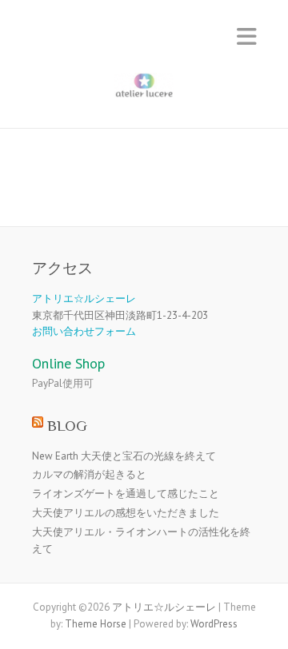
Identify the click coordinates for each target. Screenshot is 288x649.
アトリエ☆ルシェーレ (84, 298)
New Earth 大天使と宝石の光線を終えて (124, 456)
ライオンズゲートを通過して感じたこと (125, 493)
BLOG (67, 425)
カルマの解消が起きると (89, 474)
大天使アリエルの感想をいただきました (125, 513)
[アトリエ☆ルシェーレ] (144, 89)
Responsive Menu (246, 36)
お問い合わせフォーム (84, 331)
